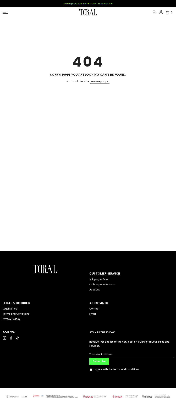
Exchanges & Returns (102, 284)
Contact (94, 308)
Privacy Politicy (11, 319)
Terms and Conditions (16, 314)
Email (92, 314)
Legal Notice (10, 308)
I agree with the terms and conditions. (117, 369)
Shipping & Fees (98, 279)
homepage (100, 81)
